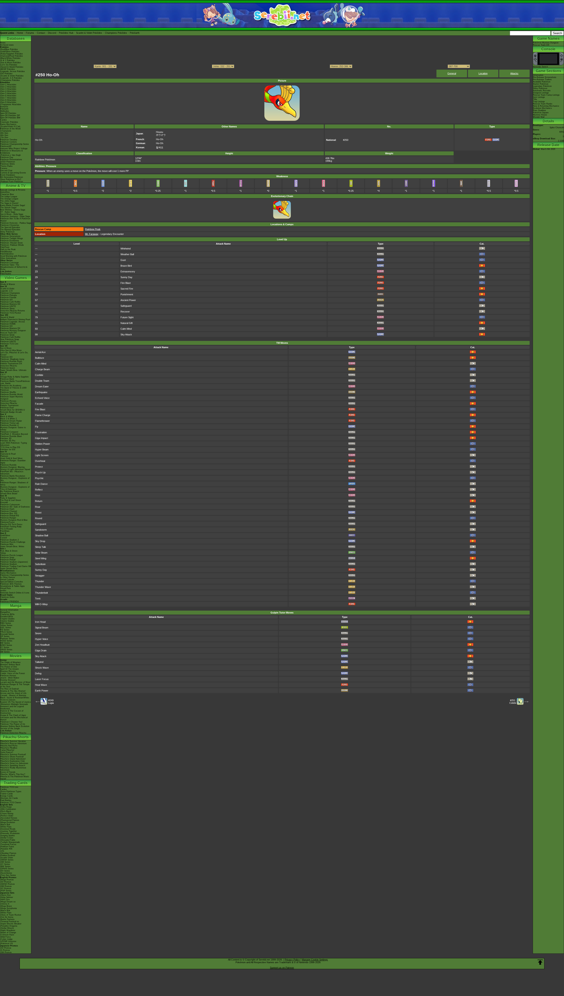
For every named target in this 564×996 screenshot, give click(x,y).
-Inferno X (4, 904)
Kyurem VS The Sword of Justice (15, 702)
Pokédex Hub (66, 33)
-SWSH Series (6, 860)
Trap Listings (539, 101)
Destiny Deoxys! (8, 680)
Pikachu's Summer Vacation (13, 741)
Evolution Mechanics (542, 108)
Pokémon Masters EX (10, 304)
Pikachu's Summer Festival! (13, 754)
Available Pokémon (541, 82)
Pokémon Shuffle (8, 392)
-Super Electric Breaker (10, 924)
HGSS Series (6, 641)
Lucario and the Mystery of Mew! (15, 682)
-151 (2, 851)
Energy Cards (6, 796)
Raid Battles (5, 800)
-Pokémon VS (6, 943)
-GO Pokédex (6, 73)
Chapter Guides (7, 619)
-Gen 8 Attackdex (8, 100)
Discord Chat (6, 170)
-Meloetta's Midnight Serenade (14, 704)
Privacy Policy (292, 959)
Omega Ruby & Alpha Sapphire (14, 377)
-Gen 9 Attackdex (8, 102)
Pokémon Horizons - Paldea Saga (15, 223)
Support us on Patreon (282, 967)
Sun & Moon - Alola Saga (11, 214)
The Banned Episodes (10, 230)
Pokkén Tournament (9, 405)
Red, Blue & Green (8, 551)
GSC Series (5, 627)
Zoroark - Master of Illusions (13, 695)
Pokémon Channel (8, 511)
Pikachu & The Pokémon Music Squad (14, 777)
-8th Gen (4, 135)
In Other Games (7, 577)
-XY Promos (5, 888)
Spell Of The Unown (9, 669)
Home (20, 33)
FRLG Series (6, 632)
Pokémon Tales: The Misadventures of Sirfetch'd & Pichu (13, 267)
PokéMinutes (6, 252)
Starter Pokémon (540, 84)
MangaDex (5, 612)
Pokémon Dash (7, 509)
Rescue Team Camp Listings (546, 95)
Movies (16, 656)
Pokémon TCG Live (9, 344)
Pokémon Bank (7, 379)
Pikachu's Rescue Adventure (13, 743)
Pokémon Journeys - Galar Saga (15, 216)
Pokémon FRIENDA (9, 601)
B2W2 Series (6, 645)
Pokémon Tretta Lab (9, 423)
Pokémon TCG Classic (10, 802)
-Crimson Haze (7, 935)
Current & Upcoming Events (13, 173)
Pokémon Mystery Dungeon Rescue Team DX (13, 331)
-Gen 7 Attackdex (8, 98)
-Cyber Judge (6, 939)
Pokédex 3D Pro (7, 441)
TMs (535, 99)
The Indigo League (8, 196)
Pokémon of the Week (10, 129)
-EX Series (5, 871)
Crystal (3, 538)
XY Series (4, 647)
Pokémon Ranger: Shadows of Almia (14, 483)
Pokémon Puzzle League (11, 555)
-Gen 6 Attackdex (8, 96)
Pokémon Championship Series (14, 144)
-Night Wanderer (7, 930)
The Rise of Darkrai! (9, 689)
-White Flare (5, 827)
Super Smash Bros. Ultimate (13, 370)
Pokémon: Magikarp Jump (12, 359)
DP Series (4, 636)
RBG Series (5, 623)
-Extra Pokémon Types (10, 791)
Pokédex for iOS (7, 449)
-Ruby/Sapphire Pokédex (11, 54)
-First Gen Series (8, 875)
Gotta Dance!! (6, 752)
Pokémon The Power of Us (12, 724)
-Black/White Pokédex (10, 58)
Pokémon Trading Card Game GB (15, 566)
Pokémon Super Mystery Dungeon (11, 398)
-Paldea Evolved (7, 855)
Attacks (514, 73)
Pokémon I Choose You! (11, 722)
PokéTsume (5, 274)
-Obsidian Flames (8, 853)
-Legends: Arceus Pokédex (12, 71)
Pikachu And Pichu (8, 746)
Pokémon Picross (8, 401)
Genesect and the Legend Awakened (12, 707)
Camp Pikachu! (7, 750)
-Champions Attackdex (10, 104)
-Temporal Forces (8, 844)
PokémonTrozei (7, 522)
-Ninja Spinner (6, 897)
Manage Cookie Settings (315, 959)
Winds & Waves (7, 284)
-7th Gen (4, 137)
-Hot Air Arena (6, 917)
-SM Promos (6, 886)
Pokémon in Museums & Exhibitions (11, 152)
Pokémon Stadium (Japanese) (14, 562)
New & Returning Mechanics (546, 106)
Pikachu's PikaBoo (8, 748)
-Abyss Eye (5, 895)
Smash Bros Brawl (8, 493)
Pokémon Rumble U (9, 425)
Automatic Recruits (542, 90)
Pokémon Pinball (7, 560)
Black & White (6, 416)
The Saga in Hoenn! (9, 203)
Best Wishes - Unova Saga (12, 210)
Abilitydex (4, 111)
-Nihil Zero (5, 899)
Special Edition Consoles (11, 582)
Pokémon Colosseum (10, 505)
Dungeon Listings (541, 93)
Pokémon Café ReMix (10, 302)
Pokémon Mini (6, 544)
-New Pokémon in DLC (10, 179)
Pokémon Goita (7, 597)
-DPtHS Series (7, 869)
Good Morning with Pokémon (13, 256)
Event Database (7, 175)
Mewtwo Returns (8, 671)
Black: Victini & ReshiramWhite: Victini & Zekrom (15, 699)
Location (483, 73)
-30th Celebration (8, 809)
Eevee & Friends (7, 772)
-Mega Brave (6, 906)
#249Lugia (51, 701)
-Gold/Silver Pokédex (9, 51)
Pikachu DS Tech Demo (11, 524)
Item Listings (539, 97)
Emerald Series (7, 634)
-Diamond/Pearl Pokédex (11, 56)
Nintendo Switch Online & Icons (14, 593)
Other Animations (8, 258)
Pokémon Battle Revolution (12, 476)
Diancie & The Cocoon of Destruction (11, 712)
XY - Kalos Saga (7, 212)
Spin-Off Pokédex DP (10, 115)
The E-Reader (6, 529)
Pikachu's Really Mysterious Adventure (13, 769)
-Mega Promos (7, 880)
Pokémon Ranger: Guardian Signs (13, 461)
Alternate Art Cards (9, 798)
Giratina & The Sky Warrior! (13, 691)
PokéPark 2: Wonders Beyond (14, 434)
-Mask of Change (8, 932)
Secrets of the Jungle (10, 728)
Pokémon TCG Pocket (10, 313)
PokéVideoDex (7, 254)
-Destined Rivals (7, 829)
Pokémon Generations (10, 236)
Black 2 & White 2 (8, 419)
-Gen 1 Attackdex (8, 85)
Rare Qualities (539, 110)
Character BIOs (7, 614)
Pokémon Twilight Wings (11, 238)
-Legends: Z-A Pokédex (11, 78)
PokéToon (4, 247)
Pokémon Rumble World (11, 394)
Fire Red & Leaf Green (10, 500)
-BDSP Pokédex (7, 69)
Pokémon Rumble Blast (11, 436)
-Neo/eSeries (6, 873)
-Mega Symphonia (8, 908)
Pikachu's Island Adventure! (13, 759)
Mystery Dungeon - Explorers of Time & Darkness (15, 488)
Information (538, 75)
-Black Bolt (5, 824)
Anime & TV (16, 186)
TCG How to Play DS (10, 447)
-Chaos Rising (6, 813)
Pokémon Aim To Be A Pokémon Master (15, 219)
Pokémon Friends (8, 297)
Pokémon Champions (10, 293)
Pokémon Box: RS (8, 513)
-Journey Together (8, 831)
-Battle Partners (7, 919)
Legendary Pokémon (542, 86)
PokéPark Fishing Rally (11, 527)
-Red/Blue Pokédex (9, 49)
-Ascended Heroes (8, 818)
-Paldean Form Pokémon (11, 181)
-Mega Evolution (7, 822)
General (451, 73)
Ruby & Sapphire (8, 498)
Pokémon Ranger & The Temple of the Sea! (15, 685)
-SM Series (5, 862)
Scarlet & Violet (7, 289)
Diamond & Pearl (8, 454)
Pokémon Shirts (7, 164)
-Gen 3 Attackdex (8, 89)
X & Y (3, 375)
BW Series (5, 643)
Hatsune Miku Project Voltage (14, 148)
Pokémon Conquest (9, 432)
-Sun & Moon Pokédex (10, 62)
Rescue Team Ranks (542, 104)
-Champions (5, 131)
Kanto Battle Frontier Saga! (12, 205)
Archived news (7, 45)
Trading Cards (16, 783)
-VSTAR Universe (8, 941)
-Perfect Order (6, 816)
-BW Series (5, 866)
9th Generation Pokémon (11, 177)
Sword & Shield (7, 317)
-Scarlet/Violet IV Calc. (10, 126)
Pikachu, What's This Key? (12, 774)
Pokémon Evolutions (9, 241)
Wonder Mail (538, 117)
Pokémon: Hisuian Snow (11, 243)
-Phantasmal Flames (9, 820)
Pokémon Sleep (7, 308)
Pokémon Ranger (8, 518)
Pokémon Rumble (8, 465)
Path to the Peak (8, 249)
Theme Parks (6, 166)
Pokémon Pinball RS (9, 516)
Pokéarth (134, 33)
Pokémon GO (6, 300)
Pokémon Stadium (8, 564)
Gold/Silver (5, 535)
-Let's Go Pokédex (8, 65)
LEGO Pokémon (7, 162)
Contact (41, 33)
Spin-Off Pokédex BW (10, 118)
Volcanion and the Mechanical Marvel (14, 718)
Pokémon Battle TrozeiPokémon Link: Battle (15, 382)
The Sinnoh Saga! (8, 207)
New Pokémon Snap (9, 339)
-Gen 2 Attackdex (8, 87)
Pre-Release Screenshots (544, 77)
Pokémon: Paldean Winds (12, 245)
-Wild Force (5, 937)
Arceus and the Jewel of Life (13, 693)
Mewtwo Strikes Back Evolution (14, 726)
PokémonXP (5, 146)
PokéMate (4, 531)
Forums (30, 33)
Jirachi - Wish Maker (9, 678)
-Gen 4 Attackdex (8, 91)
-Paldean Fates (7, 846)
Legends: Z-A (6, 291)
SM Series (5, 652)
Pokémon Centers (8, 142)
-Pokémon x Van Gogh (10, 155)
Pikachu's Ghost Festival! (12, 757)
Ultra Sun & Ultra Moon (11, 350)
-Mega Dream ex (8, 902)
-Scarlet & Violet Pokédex (12, 76)
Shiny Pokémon (7, 232)
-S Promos (5, 950)
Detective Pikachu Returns (12, 311)
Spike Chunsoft (557, 127)
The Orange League (9, 199)
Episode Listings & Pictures (12, 190)
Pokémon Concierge (9, 263)
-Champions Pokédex (10, 80)
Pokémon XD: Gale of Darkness (15, 507)
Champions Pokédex (116, 33)
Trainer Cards (6, 794)
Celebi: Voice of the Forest (12, 673)
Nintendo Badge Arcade (11, 412)
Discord (52, 33)
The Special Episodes (10, 227)
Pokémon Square (541, 112)
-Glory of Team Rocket (10, 915)
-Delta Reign (6, 807)
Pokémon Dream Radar (11, 421)
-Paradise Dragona (8, 926)
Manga (15, 606)
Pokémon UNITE (8, 306)
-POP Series (5, 891)
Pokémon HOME (8, 324)
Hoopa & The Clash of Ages (13, 715)
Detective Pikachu (8, 366)
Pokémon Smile (7, 335)
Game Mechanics (8, 124)
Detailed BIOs (6, 616)
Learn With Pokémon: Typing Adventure (13, 444)
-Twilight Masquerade (10, 842)
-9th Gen (4, 133)
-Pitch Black (5, 811)
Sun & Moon (5, 348)
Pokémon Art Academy (10, 386)
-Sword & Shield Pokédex (11, 67)
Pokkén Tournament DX (11, 363)
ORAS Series (6, 650)
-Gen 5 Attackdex (8, 93)
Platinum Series (7, 638)
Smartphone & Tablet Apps (12, 586)
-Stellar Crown (6, 838)
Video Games (16, 278)
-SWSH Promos (7, 884)
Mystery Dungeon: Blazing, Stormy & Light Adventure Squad (15, 468)
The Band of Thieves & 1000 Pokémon (13, 389)
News (3, 43)
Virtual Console (7, 579)
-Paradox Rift (6, 849)
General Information (9, 610)
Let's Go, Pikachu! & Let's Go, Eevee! (14, 353)
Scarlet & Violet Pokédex (89, 33)
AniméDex (5, 192)
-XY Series (5, 864)
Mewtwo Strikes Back (10, 664)
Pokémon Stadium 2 (9, 540)
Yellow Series (6, 625)
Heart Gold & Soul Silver (11, 458)
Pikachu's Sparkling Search (12, 765)
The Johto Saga (7, 201)
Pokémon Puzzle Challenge (12, 542)
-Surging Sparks (7, 835)
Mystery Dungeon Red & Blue (14, 520)
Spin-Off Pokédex (8, 113)
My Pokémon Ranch (9, 491)
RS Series (4, 630)
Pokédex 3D (5, 438)
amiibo (3, 590)
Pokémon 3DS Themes (11, 584)
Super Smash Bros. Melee (12, 546)
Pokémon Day (6, 157)
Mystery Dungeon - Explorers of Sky (15, 479)
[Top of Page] (540, 962)
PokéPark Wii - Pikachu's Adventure (11, 472)
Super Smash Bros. (9, 568)
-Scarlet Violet (6, 858)
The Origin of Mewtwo (10, 662)
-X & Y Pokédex (7, 60)
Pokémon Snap (7, 557)
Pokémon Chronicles (9, 225)
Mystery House (540, 115)
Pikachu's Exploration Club (12, 761)
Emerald (4, 502)
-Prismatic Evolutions (10, 833)
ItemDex (4, 107)
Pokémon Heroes (8, 676)
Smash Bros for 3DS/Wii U (12, 410)
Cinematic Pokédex (9, 122)
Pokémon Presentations (11, 159)
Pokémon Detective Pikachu (13, 733)
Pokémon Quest (7, 368)
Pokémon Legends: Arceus (12, 322)
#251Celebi (512, 701)
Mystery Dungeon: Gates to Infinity (13, 428)
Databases (16, 38)
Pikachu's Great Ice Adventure (14, 763)
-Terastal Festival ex (9, 921)
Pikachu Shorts (16, 737)
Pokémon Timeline (8, 140)
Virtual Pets (5, 588)
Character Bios (7, 194)
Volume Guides (7, 621)
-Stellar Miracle (7, 928)
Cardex (3, 120)
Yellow (3, 553)
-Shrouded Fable (7, 840)
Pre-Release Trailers (542, 79)
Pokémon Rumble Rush (11, 361)
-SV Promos (5, 882)
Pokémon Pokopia (8, 295)
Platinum (4, 456)
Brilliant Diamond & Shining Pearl (15, 319)
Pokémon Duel (7, 408)
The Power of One (8, 667)
